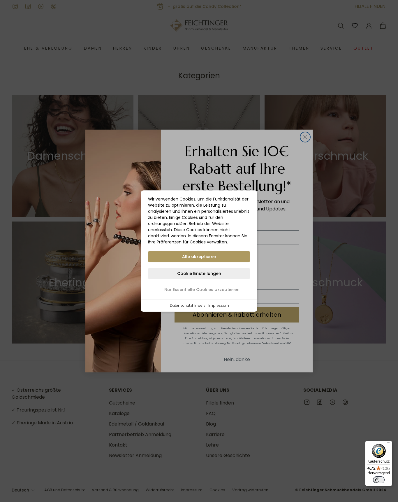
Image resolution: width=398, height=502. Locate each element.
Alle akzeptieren (199, 256)
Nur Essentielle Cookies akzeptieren (201, 289)
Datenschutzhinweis (187, 305)
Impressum (218, 305)
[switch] (379, 479)
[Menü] (388, 444)
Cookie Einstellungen (199, 273)
